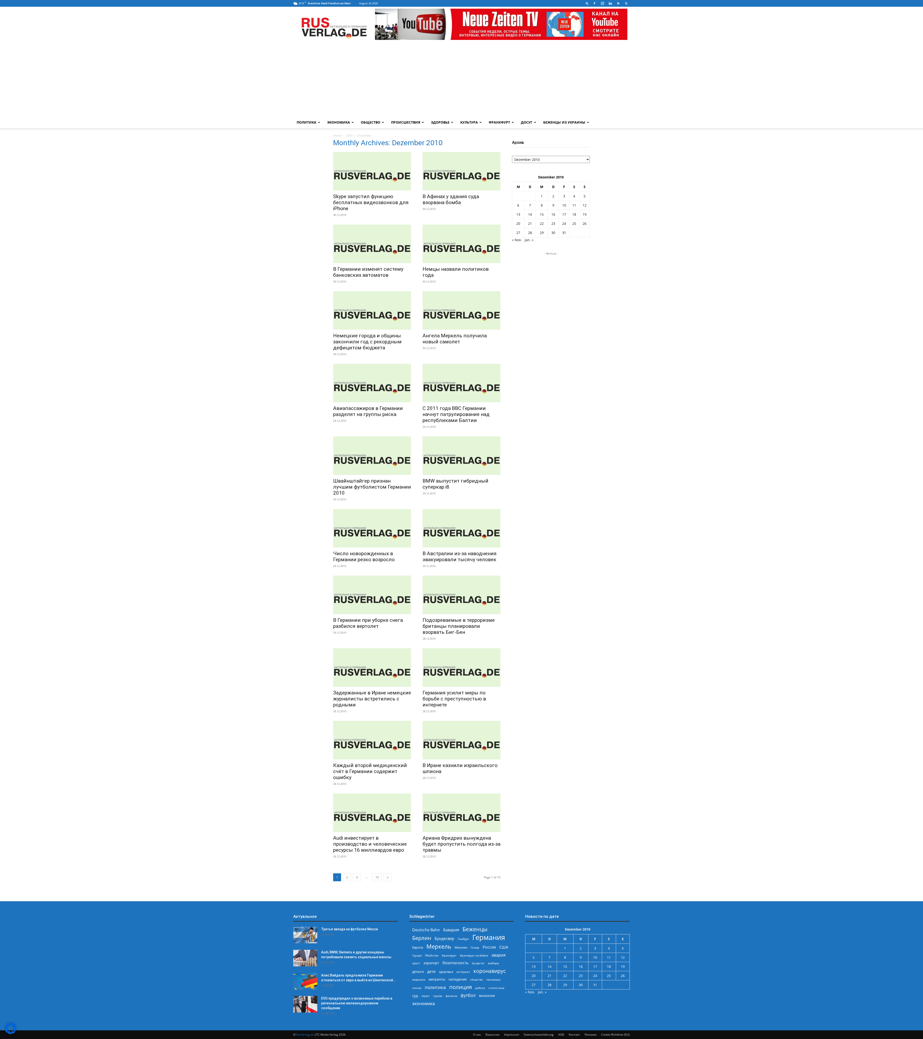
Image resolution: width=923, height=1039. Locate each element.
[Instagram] (602, 3)
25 (574, 223)
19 (584, 214)
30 (553, 232)
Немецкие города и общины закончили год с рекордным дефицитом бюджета (367, 342)
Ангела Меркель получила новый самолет (455, 339)
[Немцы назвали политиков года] (461, 244)
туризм (437, 996)
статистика (496, 988)
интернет (463, 972)
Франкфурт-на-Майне (474, 955)
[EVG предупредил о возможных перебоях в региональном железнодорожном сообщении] (305, 1004)
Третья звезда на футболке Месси (349, 929)
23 (553, 223)
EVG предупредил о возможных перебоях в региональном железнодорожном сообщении (356, 1003)
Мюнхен (461, 947)
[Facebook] (594, 3)
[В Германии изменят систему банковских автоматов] (372, 244)
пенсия (416, 988)
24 (564, 223)
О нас (477, 1035)
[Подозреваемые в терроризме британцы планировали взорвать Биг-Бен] (461, 595)
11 (574, 205)
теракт (425, 996)
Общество (370, 122)
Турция (417, 955)
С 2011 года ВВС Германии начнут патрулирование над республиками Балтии (456, 414)
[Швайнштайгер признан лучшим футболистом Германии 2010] (372, 455)
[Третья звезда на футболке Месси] (305, 935)
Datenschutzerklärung (539, 1035)
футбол (468, 995)
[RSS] (618, 3)
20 (518, 223)
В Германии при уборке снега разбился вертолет (368, 623)
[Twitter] (626, 3)
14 (530, 214)
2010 (349, 135)
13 (518, 214)
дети (431, 971)
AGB (561, 1035)
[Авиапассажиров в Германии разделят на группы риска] (372, 383)
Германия (488, 937)
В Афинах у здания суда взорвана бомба (451, 199)
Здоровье (440, 122)
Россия (489, 947)
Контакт (574, 1035)
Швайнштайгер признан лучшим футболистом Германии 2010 (372, 487)
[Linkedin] (610, 3)
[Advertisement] (461, 80)
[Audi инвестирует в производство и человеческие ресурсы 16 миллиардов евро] (372, 812)
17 (564, 214)
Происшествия (405, 122)
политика (435, 987)
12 (584, 205)
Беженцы (474, 929)
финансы (451, 996)
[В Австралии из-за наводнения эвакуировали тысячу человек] (461, 528)
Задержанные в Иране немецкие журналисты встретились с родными (372, 699)
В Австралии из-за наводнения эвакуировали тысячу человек (460, 556)
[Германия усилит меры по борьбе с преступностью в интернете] (461, 667)
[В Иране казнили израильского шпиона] (461, 740)
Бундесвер (444, 938)
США (503, 947)
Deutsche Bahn (426, 929)
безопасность (455, 962)
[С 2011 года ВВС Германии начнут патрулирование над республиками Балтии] (461, 383)
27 (518, 232)
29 (542, 232)
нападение (458, 979)
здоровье (446, 972)
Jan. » (529, 240)
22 (542, 223)
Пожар (475, 947)
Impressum (511, 1035)
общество (476, 979)
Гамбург (463, 939)
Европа (417, 947)
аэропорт (431, 963)
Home (337, 135)
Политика (306, 122)
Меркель (438, 946)
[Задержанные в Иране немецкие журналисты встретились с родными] (372, 667)
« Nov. (517, 240)
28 (530, 232)
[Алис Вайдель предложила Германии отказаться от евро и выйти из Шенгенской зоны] (305, 981)
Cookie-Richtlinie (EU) (615, 1035)
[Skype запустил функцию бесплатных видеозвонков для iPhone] (372, 171)
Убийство (431, 955)
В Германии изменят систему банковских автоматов (368, 272)
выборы (493, 963)
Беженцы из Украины (564, 122)
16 (553, 214)
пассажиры (493, 979)
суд (415, 995)
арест (416, 963)
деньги (418, 971)
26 (584, 223)
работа (480, 988)
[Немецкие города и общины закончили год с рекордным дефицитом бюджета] (372, 310)
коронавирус (490, 970)
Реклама (591, 1035)
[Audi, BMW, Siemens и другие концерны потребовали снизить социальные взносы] (305, 958)
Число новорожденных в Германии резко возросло (364, 556)
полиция (460, 986)
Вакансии (492, 1035)
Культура (469, 122)
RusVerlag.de (305, 1035)
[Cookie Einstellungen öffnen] (10, 1033)
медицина (418, 979)
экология (487, 995)
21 (530, 223)
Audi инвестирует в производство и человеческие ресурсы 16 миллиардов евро (370, 844)
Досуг (526, 122)
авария (498, 954)
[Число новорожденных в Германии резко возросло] (372, 528)
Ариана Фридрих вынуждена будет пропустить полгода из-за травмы (461, 844)
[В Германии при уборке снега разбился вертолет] (372, 595)
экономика (423, 1003)
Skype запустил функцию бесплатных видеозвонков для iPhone (371, 202)
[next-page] (388, 877)
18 (574, 214)
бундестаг (478, 963)
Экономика (338, 122)
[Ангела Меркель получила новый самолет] (461, 310)
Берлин (421, 937)
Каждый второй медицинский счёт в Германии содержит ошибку (370, 771)
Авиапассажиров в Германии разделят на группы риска (368, 411)
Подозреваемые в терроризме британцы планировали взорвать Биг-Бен (459, 626)
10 (564, 205)
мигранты (437, 979)
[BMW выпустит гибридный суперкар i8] (461, 455)
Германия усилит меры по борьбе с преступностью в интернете (454, 699)
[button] (587, 3)
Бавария (451, 929)
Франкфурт (499, 122)
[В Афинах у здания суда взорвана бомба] (461, 171)
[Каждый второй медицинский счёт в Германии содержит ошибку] (372, 740)
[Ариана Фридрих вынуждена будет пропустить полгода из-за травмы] (461, 812)
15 (377, 877)
